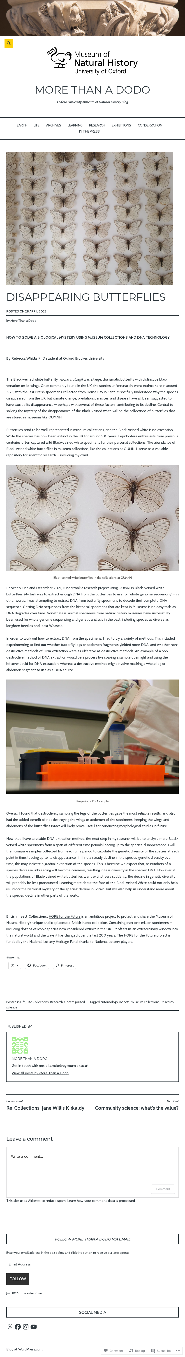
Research (97, 125)
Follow (18, 1279)
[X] (10, 1326)
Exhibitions (121, 125)
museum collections (145, 1002)
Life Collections (38, 1002)
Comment (163, 1189)
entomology (109, 1002)
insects (124, 1002)
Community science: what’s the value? (137, 1105)
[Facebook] (17, 1326)
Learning (75, 125)
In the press (89, 131)
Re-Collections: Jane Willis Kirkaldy (45, 1105)
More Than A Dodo (92, 89)
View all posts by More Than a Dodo (40, 1073)
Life (36, 125)
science (11, 1007)
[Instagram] (25, 1326)
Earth (22, 125)
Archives (53, 125)
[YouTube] (33, 1326)
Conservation (150, 125)
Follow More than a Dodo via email (92, 1239)
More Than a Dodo (23, 321)
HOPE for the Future (65, 916)
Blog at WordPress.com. (24, 1349)
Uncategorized (74, 1002)
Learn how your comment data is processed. (101, 1201)
